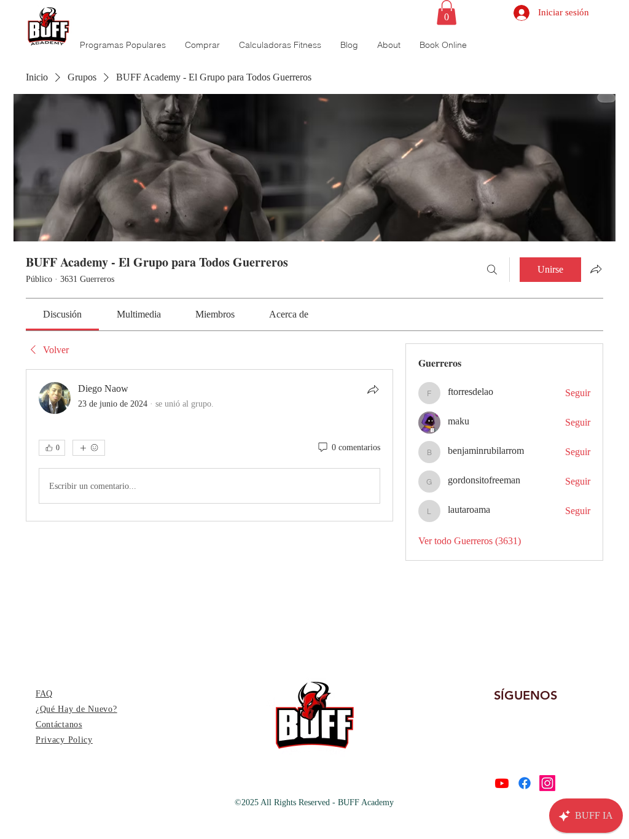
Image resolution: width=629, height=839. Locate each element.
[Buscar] (492, 269)
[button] (446, 12)
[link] (62, 314)
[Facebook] (525, 783)
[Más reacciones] (88, 448)
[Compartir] (372, 389)
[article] (209, 445)
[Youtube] (502, 783)
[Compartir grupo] (595, 269)
